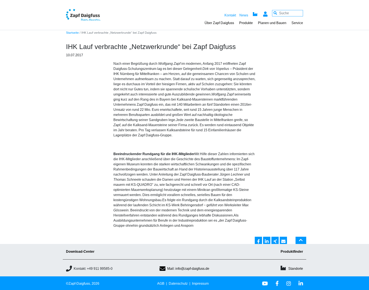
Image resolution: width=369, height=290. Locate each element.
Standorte (295, 268)
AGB (160, 283)
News (243, 15)
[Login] (265, 13)
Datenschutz (178, 283)
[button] (258, 240)
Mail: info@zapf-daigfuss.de (188, 268)
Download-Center (80, 251)
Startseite (72, 32)
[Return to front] (95, 15)
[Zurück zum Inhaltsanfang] (301, 242)
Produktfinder (292, 251)
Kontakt (230, 15)
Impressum (200, 283)
